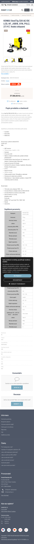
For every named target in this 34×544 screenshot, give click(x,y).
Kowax (7, 80)
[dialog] (17, 272)
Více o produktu (5, 73)
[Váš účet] (32, 5)
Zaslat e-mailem (23, 101)
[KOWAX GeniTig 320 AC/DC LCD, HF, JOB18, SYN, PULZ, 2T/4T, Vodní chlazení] (17, 42)
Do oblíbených (12, 101)
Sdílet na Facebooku (18, 103)
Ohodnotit (16, 404)
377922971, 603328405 (10, 489)
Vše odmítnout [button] (17, 280)
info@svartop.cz (9, 492)
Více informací (15, 272)
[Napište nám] (2, 4)
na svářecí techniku (20, 1)
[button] (17, 284)
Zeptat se (16, 387)
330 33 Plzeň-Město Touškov (8, 511)
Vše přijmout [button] (18, 275)
